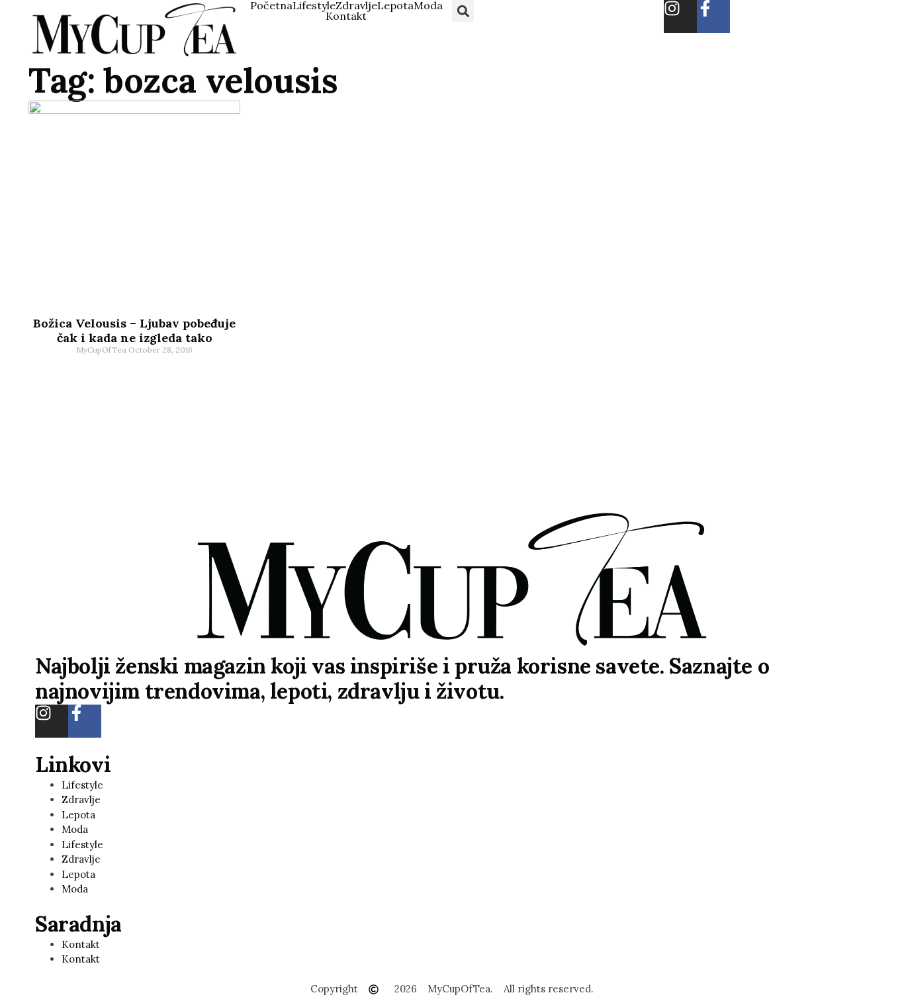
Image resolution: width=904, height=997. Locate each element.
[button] (463, 11)
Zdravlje (356, 5)
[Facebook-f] (713, 16)
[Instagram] (680, 16)
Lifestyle (314, 5)
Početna (271, 5)
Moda (428, 5)
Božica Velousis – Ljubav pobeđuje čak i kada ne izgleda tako (134, 330)
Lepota (395, 5)
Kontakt (346, 16)
